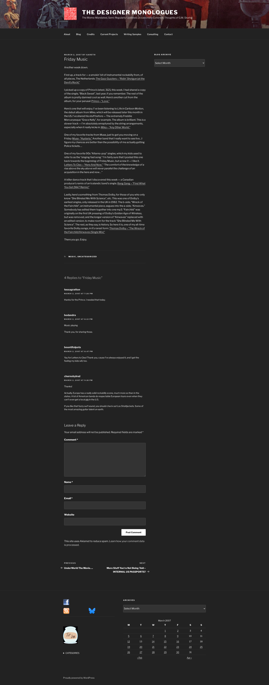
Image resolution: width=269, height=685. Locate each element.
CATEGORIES (72, 653)
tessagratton (72, 289)
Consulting (152, 34)
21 (153, 647)
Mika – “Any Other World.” (115, 127)
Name (68, 482)
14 (153, 641)
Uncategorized (87, 257)
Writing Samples (132, 34)
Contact (168, 34)
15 (165, 641)
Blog (78, 34)
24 (190, 647)
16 (178, 641)
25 (201, 647)
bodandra (70, 315)
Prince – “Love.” (100, 101)
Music (72, 257)
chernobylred (72, 376)
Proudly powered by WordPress (78, 677)
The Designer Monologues (130, 12)
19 (128, 647)
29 (165, 652)
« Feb (139, 657)
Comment (71, 439)
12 (128, 641)
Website (69, 514)
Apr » (189, 657)
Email (68, 498)
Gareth (91, 55)
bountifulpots (72, 347)
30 (177, 652)
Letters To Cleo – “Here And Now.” (83, 164)
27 (141, 652)
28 (153, 652)
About (67, 34)
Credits (90, 34)
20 (140, 647)
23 (177, 647)
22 (165, 647)
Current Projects (109, 34)
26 (128, 652)
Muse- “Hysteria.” (82, 138)
